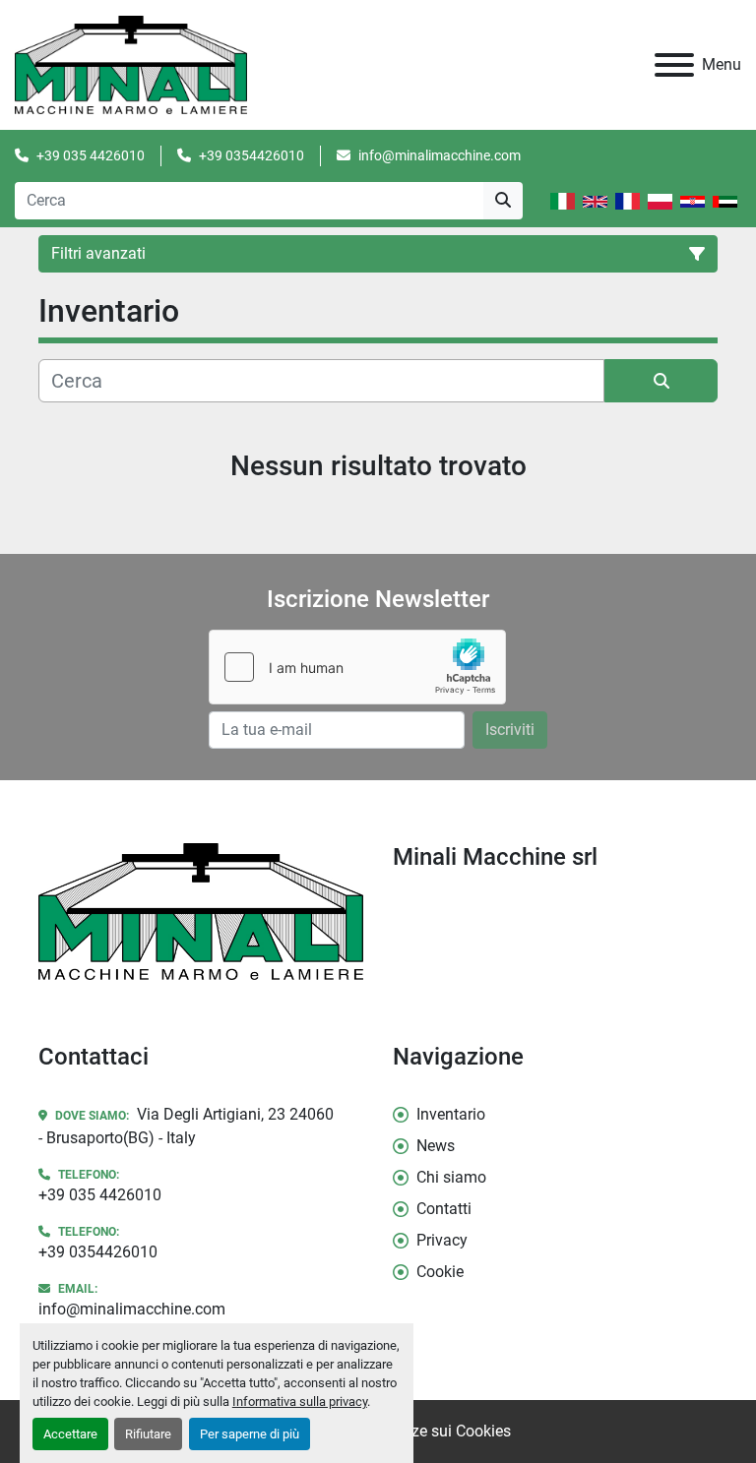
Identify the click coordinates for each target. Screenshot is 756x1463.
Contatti (444, 1208)
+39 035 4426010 (90, 155)
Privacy (442, 1240)
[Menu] (674, 65)
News (435, 1145)
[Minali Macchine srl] (200, 910)
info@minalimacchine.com (439, 155)
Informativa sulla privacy (299, 1401)
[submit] (503, 200)
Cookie (440, 1271)
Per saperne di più (249, 1434)
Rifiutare (148, 1434)
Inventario (450, 1114)
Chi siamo (451, 1177)
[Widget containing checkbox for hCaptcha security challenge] (357, 667)
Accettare (70, 1434)
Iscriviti (510, 729)
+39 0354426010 (251, 155)
